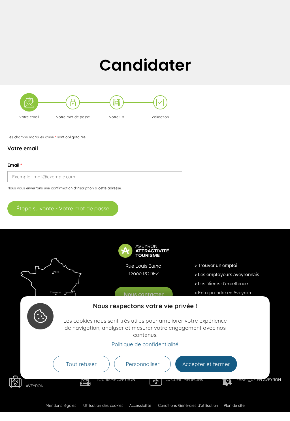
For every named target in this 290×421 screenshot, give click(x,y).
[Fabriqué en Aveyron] (226, 379)
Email (14, 165)
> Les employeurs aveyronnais (227, 274)
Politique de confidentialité (145, 344)
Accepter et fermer (206, 364)
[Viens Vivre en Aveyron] (15, 381)
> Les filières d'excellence (221, 283)
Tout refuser (81, 364)
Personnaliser (142, 364)
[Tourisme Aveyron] (85, 379)
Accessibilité (140, 405)
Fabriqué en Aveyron (258, 379)
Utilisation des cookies (103, 405)
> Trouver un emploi (216, 265)
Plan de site (234, 405)
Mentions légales (61, 405)
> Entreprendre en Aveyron (223, 292)
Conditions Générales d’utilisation (188, 405)
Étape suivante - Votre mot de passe (62, 208)
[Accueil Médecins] (156, 379)
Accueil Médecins (184, 379)
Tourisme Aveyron (115, 379)
